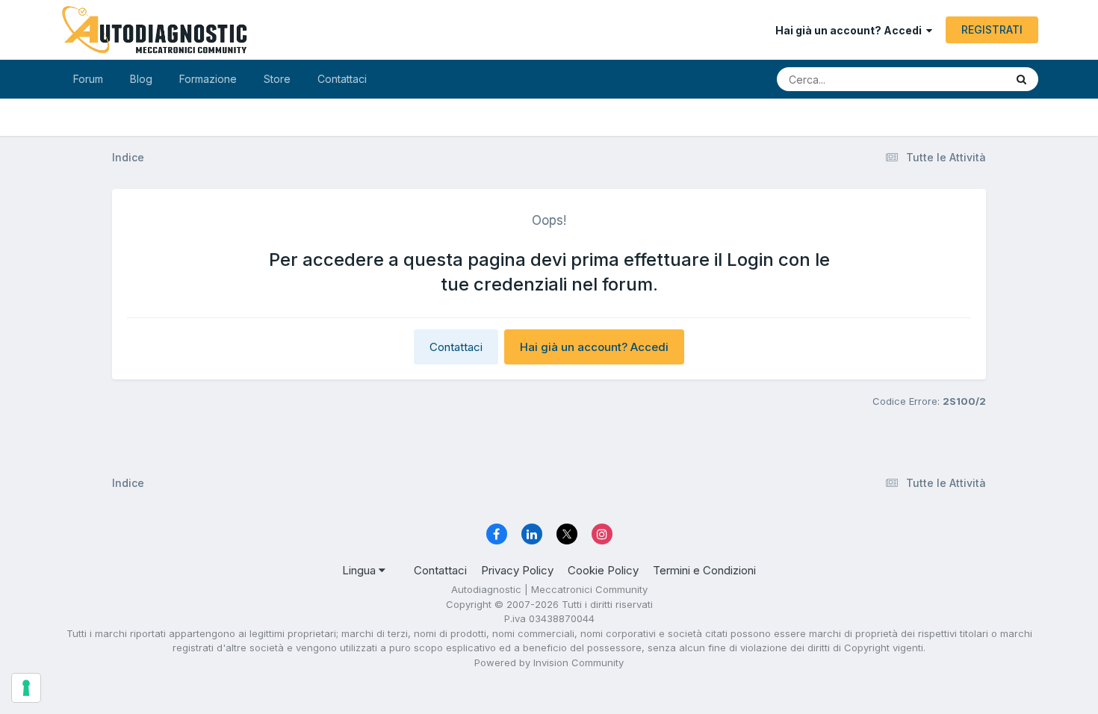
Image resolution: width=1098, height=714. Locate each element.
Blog (141, 78)
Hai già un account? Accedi (850, 30)
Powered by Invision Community (549, 662)
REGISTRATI (992, 29)
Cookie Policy (603, 570)
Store (277, 78)
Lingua (360, 570)
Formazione (208, 78)
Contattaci (342, 78)
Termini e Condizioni (704, 570)
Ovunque (964, 78)
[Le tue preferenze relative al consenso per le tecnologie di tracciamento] (26, 688)
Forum (88, 78)
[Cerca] (1021, 79)
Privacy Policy (517, 570)
